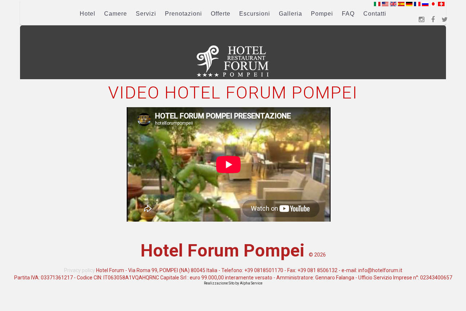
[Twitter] (444, 19)
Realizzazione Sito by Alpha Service (233, 283)
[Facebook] (433, 19)
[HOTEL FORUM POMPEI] (233, 61)
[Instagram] (421, 19)
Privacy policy (79, 270)
